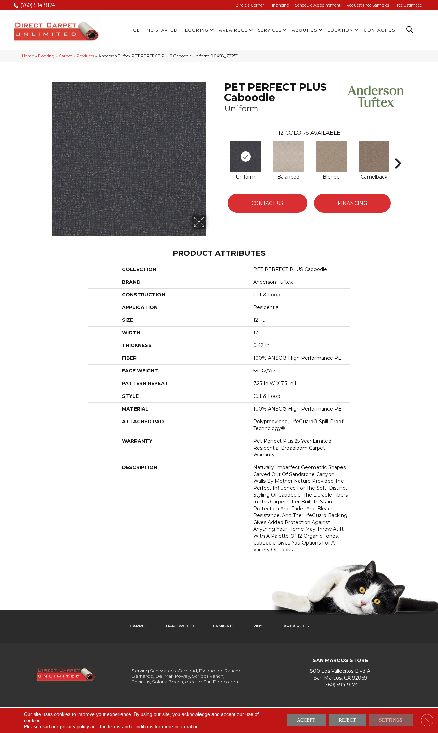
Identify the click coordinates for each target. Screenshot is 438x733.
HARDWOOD (180, 625)
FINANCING (352, 203)
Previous (221, 153)
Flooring (46, 55)
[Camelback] (374, 156)
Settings (390, 720)
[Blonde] (331, 156)
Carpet (65, 55)
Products (85, 55)
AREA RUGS (296, 625)
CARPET (138, 625)
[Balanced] (288, 156)
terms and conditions (130, 726)
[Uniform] (246, 156)
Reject (347, 720)
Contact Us (267, 203)
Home (28, 55)
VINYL (259, 625)
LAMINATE (223, 625)
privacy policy (74, 726)
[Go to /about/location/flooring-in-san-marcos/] (340, 674)
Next (397, 153)
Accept (306, 720)
